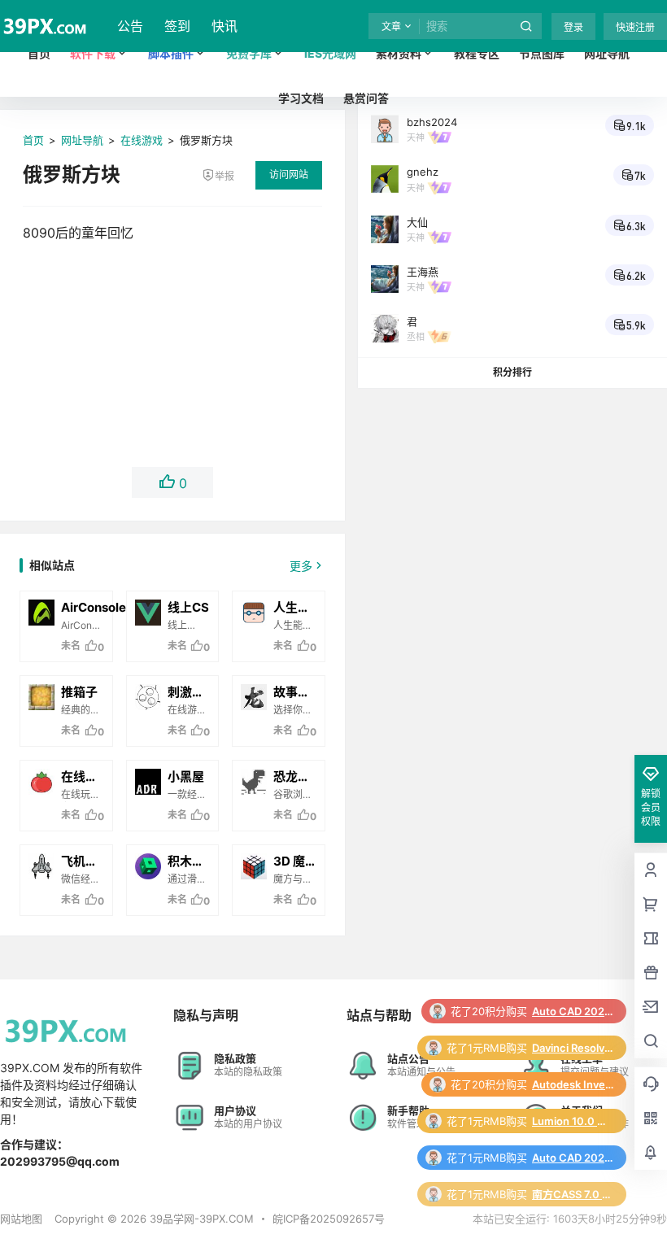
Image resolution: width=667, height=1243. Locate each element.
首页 (33, 139)
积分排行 (512, 372)
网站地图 (21, 1218)
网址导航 (82, 139)
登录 (573, 27)
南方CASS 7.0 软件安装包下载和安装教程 (572, 1194)
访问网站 (288, 174)
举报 (224, 176)
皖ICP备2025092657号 (328, 1218)
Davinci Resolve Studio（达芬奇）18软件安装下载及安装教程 (572, 1047)
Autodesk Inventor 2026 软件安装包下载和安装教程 (572, 1084)
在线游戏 (141, 139)
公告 (130, 26)
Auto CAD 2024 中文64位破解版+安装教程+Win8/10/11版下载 (572, 1011)
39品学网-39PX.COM (200, 1218)
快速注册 (635, 27)
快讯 (224, 26)
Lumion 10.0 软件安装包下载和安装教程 (572, 1120)
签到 (177, 26)
